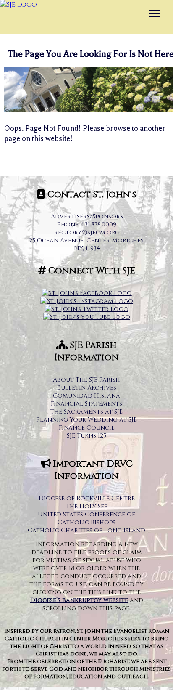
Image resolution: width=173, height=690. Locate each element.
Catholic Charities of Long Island (86, 530)
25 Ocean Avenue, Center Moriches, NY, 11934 (87, 244)
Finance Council (87, 428)
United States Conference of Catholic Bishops (86, 518)
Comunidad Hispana (86, 396)
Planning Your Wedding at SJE (86, 420)
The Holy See (86, 506)
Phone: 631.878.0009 (86, 224)
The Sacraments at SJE (86, 412)
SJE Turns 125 (86, 436)
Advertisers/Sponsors (87, 216)
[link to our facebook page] (87, 293)
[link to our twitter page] (86, 309)
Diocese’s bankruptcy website (79, 600)
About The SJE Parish (86, 380)
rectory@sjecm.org (87, 232)
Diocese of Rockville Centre (87, 498)
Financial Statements (86, 404)
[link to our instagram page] (86, 301)
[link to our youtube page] (86, 317)
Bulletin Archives (86, 388)
